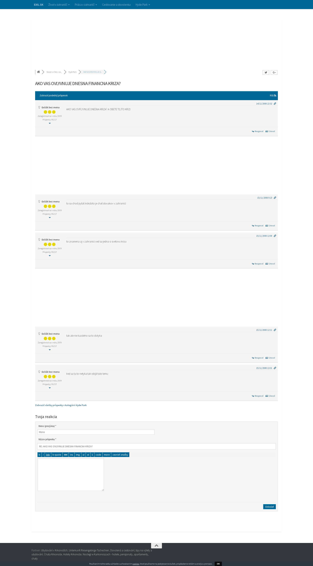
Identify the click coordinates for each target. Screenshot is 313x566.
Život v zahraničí (57, 4)
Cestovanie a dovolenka (116, 4)
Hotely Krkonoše (72, 554)
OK (218, 563)
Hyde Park (141, 4)
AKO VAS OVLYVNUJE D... (92, 72)
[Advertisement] (156, 36)
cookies (136, 563)
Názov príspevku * (47, 439)
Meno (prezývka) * (47, 426)
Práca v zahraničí (84, 4)
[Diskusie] (38, 72)
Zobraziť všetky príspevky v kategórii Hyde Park (61, 405)
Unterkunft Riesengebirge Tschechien (89, 550)
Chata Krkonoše (53, 554)
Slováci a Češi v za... (54, 72)
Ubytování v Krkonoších (54, 550)
